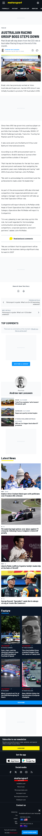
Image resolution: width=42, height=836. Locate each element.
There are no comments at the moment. (21, 330)
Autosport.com (21, 793)
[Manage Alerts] (24, 291)
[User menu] (38, 3)
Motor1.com (21, 787)
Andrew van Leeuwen (12, 49)
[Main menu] (3, 2)
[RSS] (32, 772)
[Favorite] (33, 50)
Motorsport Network (17, 833)
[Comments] (38, 50)
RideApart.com (21, 800)
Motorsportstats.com (21, 796)
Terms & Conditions (10, 830)
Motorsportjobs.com (21, 790)
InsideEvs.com (21, 783)
